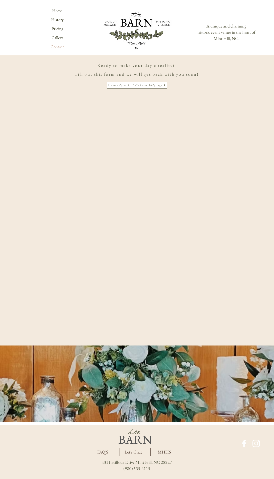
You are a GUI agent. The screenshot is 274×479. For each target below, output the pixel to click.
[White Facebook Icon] (244, 443)
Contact (57, 46)
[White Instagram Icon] (256, 443)
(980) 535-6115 (136, 468)
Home (57, 10)
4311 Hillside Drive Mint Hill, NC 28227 (137, 462)
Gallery (57, 37)
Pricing (57, 28)
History (57, 19)
